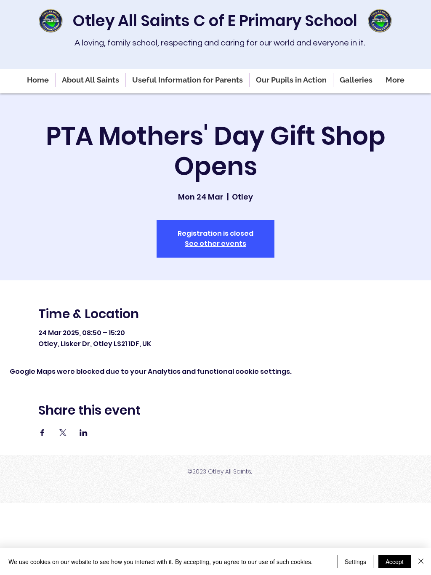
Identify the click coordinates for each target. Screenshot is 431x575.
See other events (215, 243)
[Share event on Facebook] (42, 432)
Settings (355, 561)
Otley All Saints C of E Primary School (214, 21)
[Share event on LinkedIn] (84, 432)
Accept (395, 561)
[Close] (421, 561)
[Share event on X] (63, 432)
